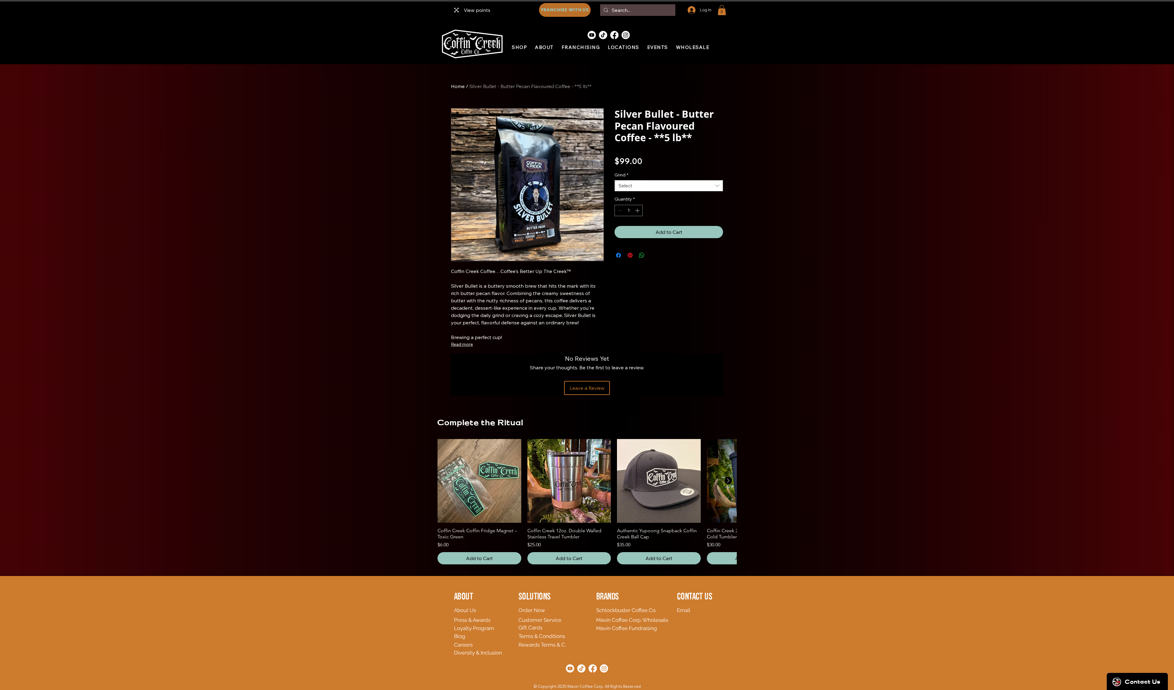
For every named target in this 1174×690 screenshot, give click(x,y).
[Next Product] (728, 480)
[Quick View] (479, 481)
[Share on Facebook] (618, 255)
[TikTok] (603, 35)
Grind (621, 175)
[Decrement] (619, 210)
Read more (462, 344)
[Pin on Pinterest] (630, 255)
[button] (722, 10)
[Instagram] (626, 35)
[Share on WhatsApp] (641, 255)
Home (458, 86)
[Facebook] (614, 35)
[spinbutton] (628, 210)
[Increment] (638, 210)
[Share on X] (653, 255)
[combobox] (669, 186)
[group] (587, 502)
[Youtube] (592, 35)
